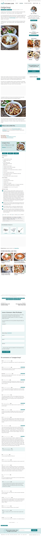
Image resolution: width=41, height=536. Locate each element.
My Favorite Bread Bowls (10, 137)
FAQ (21, 534)
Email (3, 339)
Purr (39, 534)
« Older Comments (12, 522)
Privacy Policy (25, 534)
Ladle (20, 233)
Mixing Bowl (13, 233)
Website (3, 343)
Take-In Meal (11, 299)
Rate (16, 153)
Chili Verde (7, 135)
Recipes (21, 3)
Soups (6, 6)
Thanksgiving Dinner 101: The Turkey (11, 136)
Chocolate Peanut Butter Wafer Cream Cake (21, 304)
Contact (19, 534)
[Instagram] (2, 1)
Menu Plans (35, 3)
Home (1, 6)
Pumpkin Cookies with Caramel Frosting (5, 304)
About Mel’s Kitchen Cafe (13, 534)
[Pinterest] (3, 1)
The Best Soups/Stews (17, 299)
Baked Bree (17, 248)
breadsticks (4, 130)
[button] (2, 147)
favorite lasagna (12, 17)
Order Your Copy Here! (33, 35)
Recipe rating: (4, 333)
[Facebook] (1, 1)
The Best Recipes (28, 3)
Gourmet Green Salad (16, 128)
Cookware (5, 233)
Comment (4, 324)
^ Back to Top (3, 534)
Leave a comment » (4, 525)
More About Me (33, 20)
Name (3, 335)
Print (5, 153)
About (16, 3)
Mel (2, 448)
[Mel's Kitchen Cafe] (7, 3)
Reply (12, 373)
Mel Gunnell (15, 9)
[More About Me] (33, 26)
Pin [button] (10, 153)
